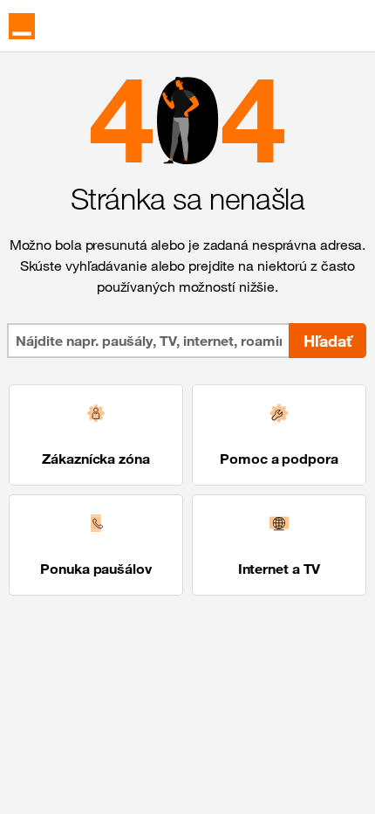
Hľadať (327, 340)
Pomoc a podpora (279, 458)
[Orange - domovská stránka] (22, 26)
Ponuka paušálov (96, 568)
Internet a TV (279, 568)
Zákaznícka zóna (96, 458)
